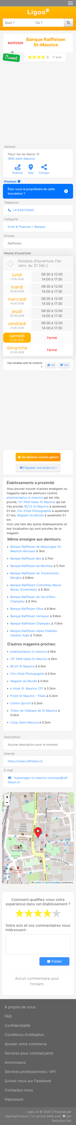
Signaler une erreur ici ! (39, 467)
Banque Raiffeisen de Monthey (31, 566)
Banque (39, 227)
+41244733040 (23, 210)
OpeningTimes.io (16, 1116)
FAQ (8, 1016)
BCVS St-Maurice (36, 506)
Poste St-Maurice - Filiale (28, 696)
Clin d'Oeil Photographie (34, 511)
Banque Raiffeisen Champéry (30, 623)
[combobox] (18, 22)
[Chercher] (68, 22)
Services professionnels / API (30, 1071)
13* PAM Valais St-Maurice (36, 502)
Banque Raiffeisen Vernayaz (29, 616)
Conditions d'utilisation (24, 1035)
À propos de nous (20, 1007)
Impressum (14, 1099)
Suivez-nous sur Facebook (28, 1081)
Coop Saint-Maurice (24, 722)
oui (52, 364)
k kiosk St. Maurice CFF (26, 688)
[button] (38, 832)
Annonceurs (15, 1062)
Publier (56, 961)
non (65, 364)
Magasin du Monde (30, 515)
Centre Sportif (20, 703)
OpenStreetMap (53, 882)
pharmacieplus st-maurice (25, 497)
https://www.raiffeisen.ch (25, 761)
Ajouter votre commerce (26, 1044)
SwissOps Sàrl (61, 1120)
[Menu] (70, 3)
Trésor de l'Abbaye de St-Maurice (33, 710)
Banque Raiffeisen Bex (25, 558)
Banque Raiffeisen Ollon (26, 608)
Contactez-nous (19, 1090)
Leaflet (37, 882)
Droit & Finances (19, 227)
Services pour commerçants (29, 1053)
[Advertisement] (38, 105)
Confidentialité (17, 1025)
